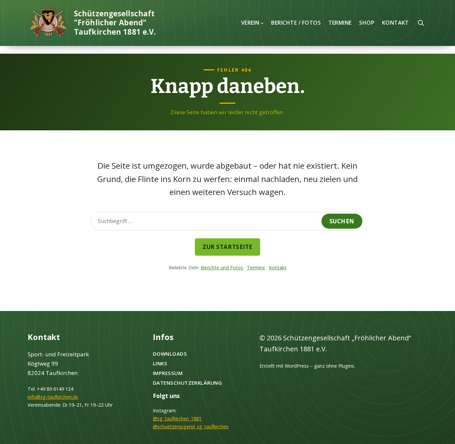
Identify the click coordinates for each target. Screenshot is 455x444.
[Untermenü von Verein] (262, 22)
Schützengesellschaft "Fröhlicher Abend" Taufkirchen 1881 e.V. (115, 22)
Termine (256, 267)
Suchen (341, 221)
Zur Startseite (227, 247)
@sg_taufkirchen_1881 (177, 418)
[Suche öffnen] (420, 22)
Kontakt (277, 267)
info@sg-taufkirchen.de (53, 397)
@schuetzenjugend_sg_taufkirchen (190, 426)
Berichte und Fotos (222, 267)
